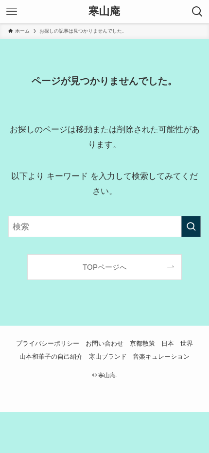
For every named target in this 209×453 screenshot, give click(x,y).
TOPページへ (105, 267)
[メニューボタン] (11, 11)
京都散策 (142, 343)
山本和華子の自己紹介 (51, 356)
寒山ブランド (108, 356)
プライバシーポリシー (47, 343)
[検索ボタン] (197, 11)
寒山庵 (104, 11)
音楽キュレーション (161, 356)
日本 (167, 343)
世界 (186, 343)
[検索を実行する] (191, 226)
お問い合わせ (104, 343)
